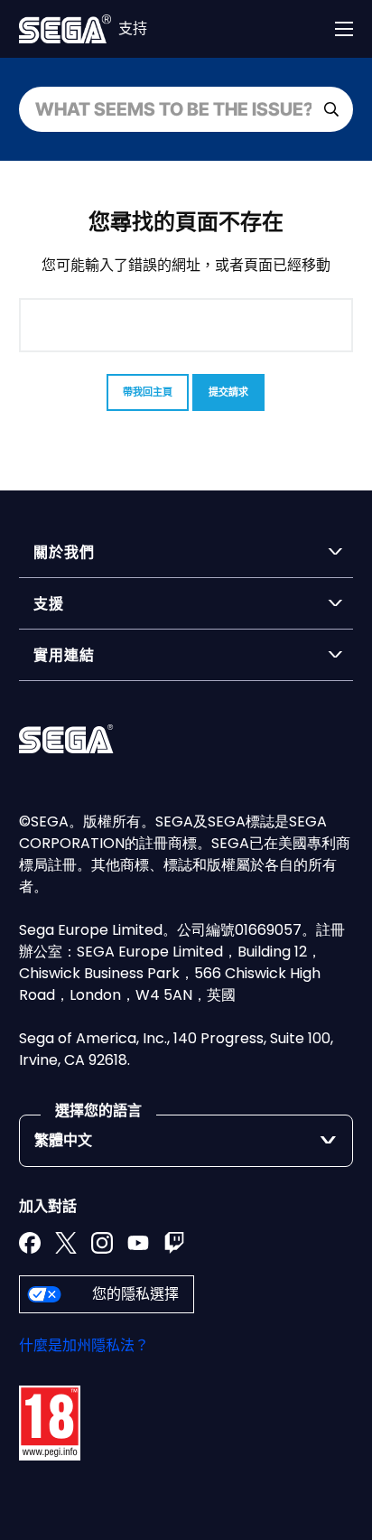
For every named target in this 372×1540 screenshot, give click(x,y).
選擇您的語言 (98, 1110)
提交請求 (228, 392)
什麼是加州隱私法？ (84, 1345)
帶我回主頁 (147, 392)
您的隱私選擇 (135, 1293)
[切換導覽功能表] (344, 28)
